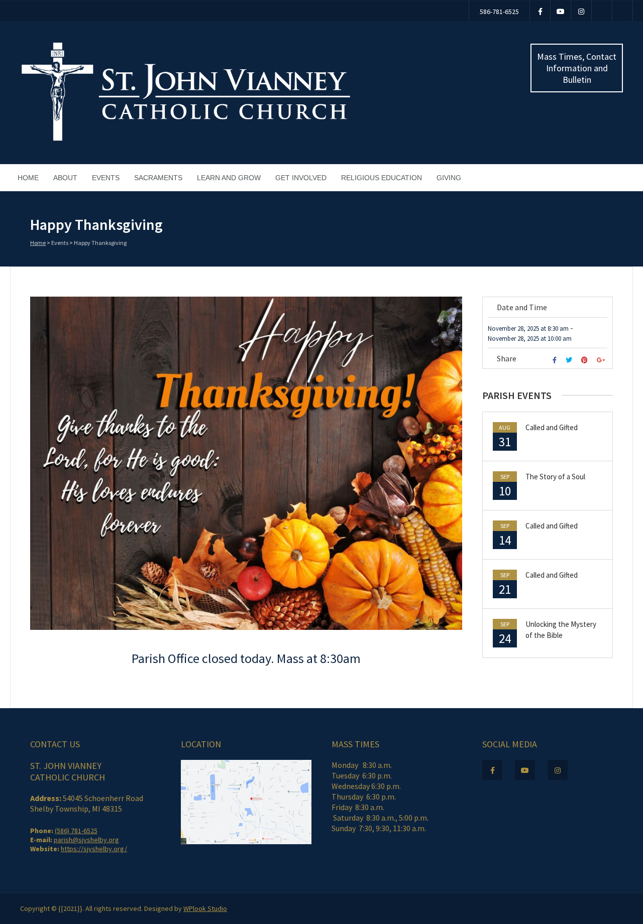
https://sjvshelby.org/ (94, 848)
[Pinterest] (585, 360)
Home (28, 178)
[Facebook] (540, 11)
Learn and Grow (229, 178)
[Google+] (602, 360)
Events (106, 178)
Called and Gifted (551, 427)
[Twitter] (570, 360)
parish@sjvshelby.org (86, 839)
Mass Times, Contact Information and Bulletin (576, 68)
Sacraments (158, 178)
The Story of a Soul (555, 476)
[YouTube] (561, 11)
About (65, 178)
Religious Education (381, 178)
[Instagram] (581, 11)
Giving (449, 178)
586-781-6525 (499, 11)
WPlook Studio (205, 908)
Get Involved (301, 178)
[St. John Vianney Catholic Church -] (186, 139)
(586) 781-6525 (76, 830)
